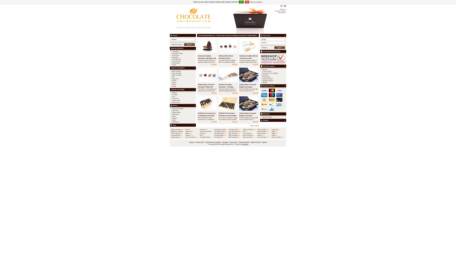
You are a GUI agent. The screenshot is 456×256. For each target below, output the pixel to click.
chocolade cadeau (205, 137)
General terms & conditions (270, 73)
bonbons (189, 135)
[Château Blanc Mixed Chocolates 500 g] (228, 53)
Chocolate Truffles (177, 53)
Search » (189, 44)
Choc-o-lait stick (176, 133)
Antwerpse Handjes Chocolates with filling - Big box (207, 58)
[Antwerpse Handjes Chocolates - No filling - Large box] (228, 82)
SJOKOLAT (175, 122)
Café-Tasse (175, 110)
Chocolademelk (176, 135)
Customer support (269, 66)
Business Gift (176, 100)
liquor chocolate (248, 137)
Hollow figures (176, 63)
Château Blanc (176, 112)
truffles (275, 135)
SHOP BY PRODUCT (177, 48)
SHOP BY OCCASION (177, 89)
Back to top (253, 125)
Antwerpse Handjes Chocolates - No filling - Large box (226, 87)
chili (202, 135)
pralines (260, 135)
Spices (174, 84)
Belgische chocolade (177, 131)
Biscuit (174, 82)
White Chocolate (177, 75)
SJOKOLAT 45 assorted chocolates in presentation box (227, 115)
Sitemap (264, 82)
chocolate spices (234, 129)
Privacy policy (266, 77)
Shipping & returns (267, 80)
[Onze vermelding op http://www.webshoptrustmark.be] (273, 62)
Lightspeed (245, 144)
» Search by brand (176, 44)
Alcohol (174, 80)
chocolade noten (220, 133)
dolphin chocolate (249, 129)
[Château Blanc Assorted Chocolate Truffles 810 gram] (207, 82)
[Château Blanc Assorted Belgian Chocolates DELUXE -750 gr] (249, 82)
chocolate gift (219, 137)
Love (173, 96)
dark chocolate (234, 133)
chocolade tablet (220, 135)
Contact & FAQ (266, 71)
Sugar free (189, 131)
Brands (175, 105)
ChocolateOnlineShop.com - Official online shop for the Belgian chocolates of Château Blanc (201, 19)
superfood (275, 129)
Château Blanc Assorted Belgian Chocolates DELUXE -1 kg (247, 115)
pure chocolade (263, 137)
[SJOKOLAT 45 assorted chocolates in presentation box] (228, 110)
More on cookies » (256, 2)
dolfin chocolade (234, 135)
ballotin (188, 133)
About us (265, 69)
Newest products (267, 117)
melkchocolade (263, 131)
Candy (174, 65)
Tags (174, 125)
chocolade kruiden (220, 131)
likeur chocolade (248, 135)
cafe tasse (204, 129)
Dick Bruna (175, 114)
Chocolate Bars (176, 59)
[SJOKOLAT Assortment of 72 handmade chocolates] (207, 110)
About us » (283, 9)
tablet (274, 131)
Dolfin (173, 116)
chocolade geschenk (220, 129)
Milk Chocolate (176, 71)
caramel (203, 133)
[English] (281, 6)
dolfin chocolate (233, 137)
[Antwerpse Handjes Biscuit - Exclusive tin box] (249, 53)
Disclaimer (265, 75)
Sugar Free (175, 79)
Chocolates (175, 51)
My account (266, 35)
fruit (245, 131)
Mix (173, 77)
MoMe (174, 120)
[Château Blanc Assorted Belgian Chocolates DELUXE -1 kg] (249, 110)
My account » (282, 12)
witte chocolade (277, 137)
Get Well (174, 94)
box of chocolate (191, 137)
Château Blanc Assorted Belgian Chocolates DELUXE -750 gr (247, 87)
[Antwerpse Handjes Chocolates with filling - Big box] (207, 53)
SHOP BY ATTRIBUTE (178, 68)
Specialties (175, 57)
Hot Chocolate (176, 61)
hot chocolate (248, 133)
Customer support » (280, 11)
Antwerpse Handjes (177, 108)
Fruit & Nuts (175, 55)
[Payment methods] (271, 101)
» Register (264, 47)
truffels (275, 133)
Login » (279, 47)
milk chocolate (262, 133)
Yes (241, 2)
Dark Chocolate (176, 73)
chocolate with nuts (235, 131)
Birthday (174, 93)
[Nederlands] (285, 6)
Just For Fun (176, 102)
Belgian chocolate (177, 129)
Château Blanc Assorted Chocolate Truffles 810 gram (206, 87)
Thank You (175, 98)
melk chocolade (263, 129)
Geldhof (174, 118)
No (247, 2)
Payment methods (267, 79)
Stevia (188, 129)
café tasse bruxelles (205, 131)
